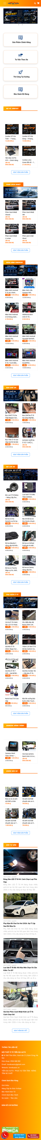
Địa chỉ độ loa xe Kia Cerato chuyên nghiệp (28, 520)
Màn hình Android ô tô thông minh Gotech (11, 316)
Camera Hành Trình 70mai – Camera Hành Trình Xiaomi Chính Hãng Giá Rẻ (11, 754)
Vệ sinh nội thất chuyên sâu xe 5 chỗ (28, 822)
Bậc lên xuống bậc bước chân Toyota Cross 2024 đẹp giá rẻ (28, 700)
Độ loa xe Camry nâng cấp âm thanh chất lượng (28, 568)
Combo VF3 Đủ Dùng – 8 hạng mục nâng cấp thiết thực (27, 137)
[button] (34, 17)
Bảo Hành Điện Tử (8, 1092)
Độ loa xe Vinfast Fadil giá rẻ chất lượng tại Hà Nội (28, 544)
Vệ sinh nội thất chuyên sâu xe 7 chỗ (11, 822)
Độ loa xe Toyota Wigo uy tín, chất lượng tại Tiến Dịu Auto (11, 569)
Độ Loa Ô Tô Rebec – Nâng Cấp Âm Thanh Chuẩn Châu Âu (11, 496)
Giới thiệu (5, 1085)
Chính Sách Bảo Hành (10, 1095)
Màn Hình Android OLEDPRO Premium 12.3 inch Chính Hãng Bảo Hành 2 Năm (29, 362)
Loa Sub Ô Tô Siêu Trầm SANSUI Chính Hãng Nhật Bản (28, 496)
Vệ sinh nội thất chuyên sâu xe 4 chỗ (28, 800)
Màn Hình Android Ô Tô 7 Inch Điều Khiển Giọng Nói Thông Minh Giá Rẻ (12, 362)
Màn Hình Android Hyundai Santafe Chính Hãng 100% (28, 337)
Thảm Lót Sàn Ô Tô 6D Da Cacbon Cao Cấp (29, 648)
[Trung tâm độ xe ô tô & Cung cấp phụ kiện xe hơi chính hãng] (13, 3)
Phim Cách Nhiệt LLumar (11, 237)
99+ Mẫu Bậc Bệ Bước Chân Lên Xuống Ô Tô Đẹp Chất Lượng (28, 623)
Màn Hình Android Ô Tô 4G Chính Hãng (11, 291)
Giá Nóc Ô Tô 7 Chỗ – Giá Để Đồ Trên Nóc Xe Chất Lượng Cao (11, 672)
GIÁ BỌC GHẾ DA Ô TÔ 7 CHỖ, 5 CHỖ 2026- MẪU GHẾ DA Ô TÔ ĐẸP (28, 441)
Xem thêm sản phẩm (20, 172)
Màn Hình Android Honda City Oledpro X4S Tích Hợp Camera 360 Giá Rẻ (11, 337)
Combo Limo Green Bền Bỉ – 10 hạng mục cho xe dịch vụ (28, 161)
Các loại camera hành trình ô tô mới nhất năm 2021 (29, 755)
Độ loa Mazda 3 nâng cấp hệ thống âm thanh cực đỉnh (11, 544)
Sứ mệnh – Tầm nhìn (9, 1098)
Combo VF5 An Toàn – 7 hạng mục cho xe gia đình (10, 137)
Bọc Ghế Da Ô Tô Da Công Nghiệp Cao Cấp (28, 416)
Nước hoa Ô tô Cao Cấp (12, 700)
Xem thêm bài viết (20, 1030)
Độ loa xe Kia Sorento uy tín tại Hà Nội (11, 520)
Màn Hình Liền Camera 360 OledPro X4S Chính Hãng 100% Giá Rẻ (29, 291)
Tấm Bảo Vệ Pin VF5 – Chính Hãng (11, 159)
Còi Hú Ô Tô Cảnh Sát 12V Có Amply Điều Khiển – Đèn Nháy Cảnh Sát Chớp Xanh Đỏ (11, 623)
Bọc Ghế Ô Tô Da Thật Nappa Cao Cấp (11, 416)
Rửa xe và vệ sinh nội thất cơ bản (11, 800)
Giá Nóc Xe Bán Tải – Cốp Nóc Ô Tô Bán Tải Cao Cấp (29, 672)
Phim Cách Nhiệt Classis (11, 213)
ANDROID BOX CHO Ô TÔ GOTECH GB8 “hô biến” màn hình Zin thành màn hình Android (28, 316)
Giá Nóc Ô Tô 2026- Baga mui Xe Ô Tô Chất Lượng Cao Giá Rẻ (12, 648)
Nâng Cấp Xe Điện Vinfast (11, 1089)
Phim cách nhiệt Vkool (28, 237)
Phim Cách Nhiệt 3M (28, 213)
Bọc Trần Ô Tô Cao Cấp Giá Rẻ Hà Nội (11, 441)
